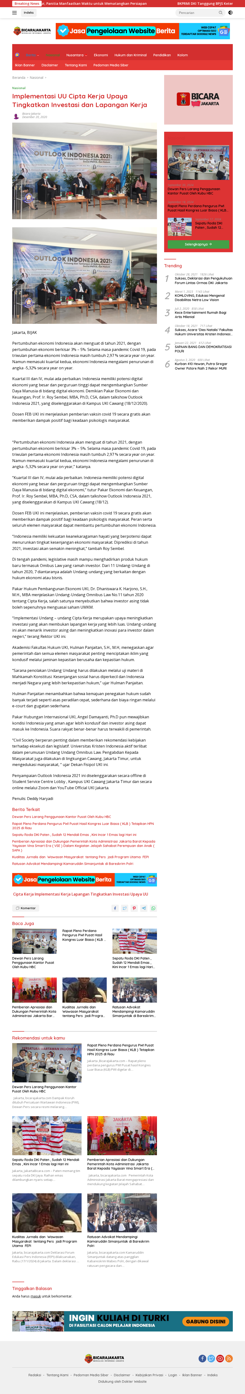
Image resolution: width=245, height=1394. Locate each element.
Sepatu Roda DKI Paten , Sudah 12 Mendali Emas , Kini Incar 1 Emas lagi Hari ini (74, 835)
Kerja (66, 894)
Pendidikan (162, 55)
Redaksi (34, 1375)
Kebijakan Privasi (149, 1375)
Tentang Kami (76, 65)
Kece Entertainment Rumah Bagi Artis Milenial (200, 314)
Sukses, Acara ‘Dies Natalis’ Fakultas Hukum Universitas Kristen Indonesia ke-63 (204, 332)
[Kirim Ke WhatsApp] (153, 908)
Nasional (53, 55)
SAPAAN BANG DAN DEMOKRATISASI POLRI (203, 349)
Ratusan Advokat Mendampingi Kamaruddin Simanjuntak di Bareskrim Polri (72, 864)
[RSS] (229, 1359)
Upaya (136, 894)
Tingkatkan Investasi (109, 894)
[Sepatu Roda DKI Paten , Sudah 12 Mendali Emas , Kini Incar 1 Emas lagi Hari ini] (134, 941)
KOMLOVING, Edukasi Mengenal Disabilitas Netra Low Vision (200, 297)
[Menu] (15, 13)
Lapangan (80, 894)
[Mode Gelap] (230, 13)
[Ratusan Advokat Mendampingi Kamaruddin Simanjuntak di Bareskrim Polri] (134, 989)
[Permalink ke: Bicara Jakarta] (16, 115)
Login (172, 1375)
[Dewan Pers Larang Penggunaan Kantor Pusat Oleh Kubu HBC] (34, 941)
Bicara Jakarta (31, 114)
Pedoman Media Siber (111, 65)
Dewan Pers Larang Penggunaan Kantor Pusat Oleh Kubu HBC (61, 817)
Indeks (29, 12)
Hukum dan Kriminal (131, 55)
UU (145, 894)
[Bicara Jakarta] (32, 31)
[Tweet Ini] (124, 908)
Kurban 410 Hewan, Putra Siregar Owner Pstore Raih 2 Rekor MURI (201, 366)
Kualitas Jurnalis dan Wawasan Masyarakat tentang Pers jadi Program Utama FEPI (80, 857)
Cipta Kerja (23, 894)
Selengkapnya (197, 244)
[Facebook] (202, 1359)
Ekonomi (101, 55)
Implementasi (47, 894)
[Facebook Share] (115, 908)
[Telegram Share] (143, 908)
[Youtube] (220, 1359)
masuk (36, 1296)
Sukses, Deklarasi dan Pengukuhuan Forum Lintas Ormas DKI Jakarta (203, 280)
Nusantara (75, 55)
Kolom (183, 55)
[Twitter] (211, 1359)
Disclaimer (50, 65)
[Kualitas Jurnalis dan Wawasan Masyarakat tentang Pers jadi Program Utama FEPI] (84, 989)
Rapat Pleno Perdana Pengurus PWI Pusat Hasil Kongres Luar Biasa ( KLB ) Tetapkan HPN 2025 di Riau (83, 826)
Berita (31, 55)
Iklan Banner (25, 65)
